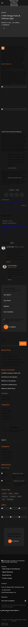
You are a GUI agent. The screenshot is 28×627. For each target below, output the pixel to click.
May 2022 (6, 397)
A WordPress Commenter (7, 373)
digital (16, 493)
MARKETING (6, 413)
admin (17, 22)
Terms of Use (4, 623)
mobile (19, 496)
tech (17, 190)
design (10, 493)
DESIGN (3, 12)
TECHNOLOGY (12, 223)
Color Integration (13, 377)
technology (10, 499)
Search (3, 340)
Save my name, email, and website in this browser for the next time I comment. (14, 321)
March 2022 (6, 399)
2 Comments (5, 24)
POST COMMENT (11, 327)
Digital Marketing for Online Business (14, 228)
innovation (5, 496)
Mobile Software (13, 384)
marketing (12, 496)
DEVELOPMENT (7, 411)
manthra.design (17, 619)
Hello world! (6, 353)
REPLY (9, 261)
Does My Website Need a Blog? (10, 356)
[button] (26, 3)
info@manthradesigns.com (8, 592)
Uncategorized (7, 418)
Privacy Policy (4, 624)
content (12, 190)
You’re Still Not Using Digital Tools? (11, 365)
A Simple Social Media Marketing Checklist (13, 362)
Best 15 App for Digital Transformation (12, 359)
